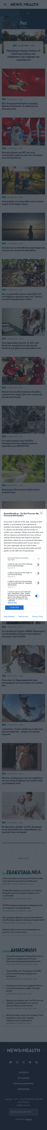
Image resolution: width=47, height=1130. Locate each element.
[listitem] (23, 559)
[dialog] (23, 565)
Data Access (23, 616)
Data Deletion (9, 616)
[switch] (37, 564)
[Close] (42, 513)
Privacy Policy (37, 616)
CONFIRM (14, 607)
